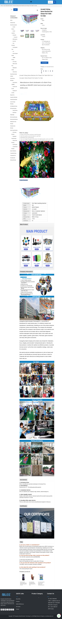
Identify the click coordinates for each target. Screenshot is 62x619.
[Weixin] (41, 73)
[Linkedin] (52, 71)
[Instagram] (48, 71)
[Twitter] (44, 71)
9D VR (11, 20)
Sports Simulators (13, 151)
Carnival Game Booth (13, 99)
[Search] (54, 2)
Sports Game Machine (13, 130)
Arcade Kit (14, 35)
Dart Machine (15, 144)
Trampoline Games (13, 153)
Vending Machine (13, 160)
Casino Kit (15, 37)
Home (2, 5)
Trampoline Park (13, 155)
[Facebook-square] (41, 71)
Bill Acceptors (15, 39)
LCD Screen (14, 62)
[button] (31, 2)
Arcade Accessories (13, 25)
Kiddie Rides (12, 115)
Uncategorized (12, 158)
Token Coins (15, 72)
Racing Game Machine (14, 119)
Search (15, 9)
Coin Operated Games (8, 5)
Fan (13, 51)
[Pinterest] (50, 71)
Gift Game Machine (13, 108)
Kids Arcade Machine (13, 117)
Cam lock (14, 41)
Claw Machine (15, 110)
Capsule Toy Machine (13, 97)
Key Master (14, 112)
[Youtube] (46, 71)
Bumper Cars (12, 95)
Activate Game (12, 23)
